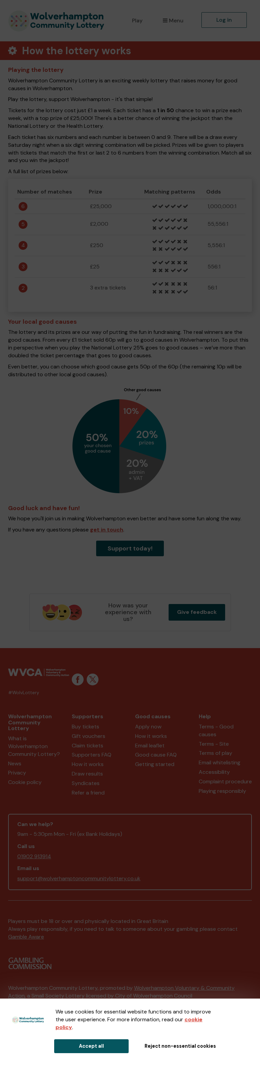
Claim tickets (87, 745)
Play (137, 20)
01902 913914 (34, 856)
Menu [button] (176, 20)
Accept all (91, 1046)
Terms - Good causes (216, 730)
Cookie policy (25, 782)
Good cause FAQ (156, 754)
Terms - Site (214, 743)
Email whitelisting (219, 762)
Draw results (87, 773)
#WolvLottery (23, 693)
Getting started (154, 764)
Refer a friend (88, 792)
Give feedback (197, 612)
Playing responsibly (222, 791)
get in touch (106, 529)
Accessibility (214, 772)
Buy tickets (85, 726)
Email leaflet (150, 745)
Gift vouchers (88, 736)
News (14, 763)
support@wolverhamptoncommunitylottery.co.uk (78, 878)
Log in (224, 19)
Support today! (130, 548)
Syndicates (86, 783)
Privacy (17, 772)
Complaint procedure (225, 781)
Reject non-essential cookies (180, 1046)
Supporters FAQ (91, 754)
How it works (88, 764)
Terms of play (215, 753)
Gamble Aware (26, 936)
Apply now (148, 726)
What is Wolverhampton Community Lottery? (34, 746)
